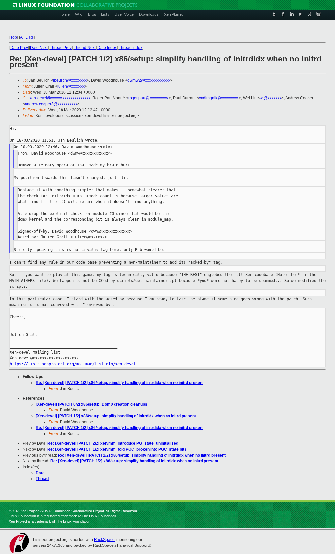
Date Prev (19, 47)
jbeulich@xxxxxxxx (70, 80)
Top (13, 37)
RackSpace (104, 539)
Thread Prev (61, 47)
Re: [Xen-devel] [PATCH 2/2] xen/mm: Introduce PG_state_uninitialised (112, 443)
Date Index (107, 47)
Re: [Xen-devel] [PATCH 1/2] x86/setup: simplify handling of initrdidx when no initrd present (119, 382)
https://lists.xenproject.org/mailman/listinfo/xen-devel (73, 364)
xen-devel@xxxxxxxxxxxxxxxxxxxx (59, 98)
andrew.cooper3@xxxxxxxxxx (51, 104)
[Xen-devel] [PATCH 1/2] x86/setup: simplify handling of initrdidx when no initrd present (116, 416)
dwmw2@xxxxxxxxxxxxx (148, 80)
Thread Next (85, 47)
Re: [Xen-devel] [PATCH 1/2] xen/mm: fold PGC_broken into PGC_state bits (116, 449)
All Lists (27, 37)
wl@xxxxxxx (270, 98)
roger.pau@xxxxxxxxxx (148, 98)
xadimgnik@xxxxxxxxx (219, 98)
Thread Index (130, 47)
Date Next (39, 47)
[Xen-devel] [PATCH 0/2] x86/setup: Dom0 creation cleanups (91, 404)
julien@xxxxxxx (71, 86)
